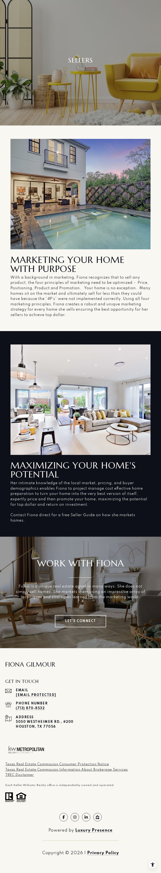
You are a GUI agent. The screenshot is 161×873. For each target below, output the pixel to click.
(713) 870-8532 (30, 708)
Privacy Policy (103, 853)
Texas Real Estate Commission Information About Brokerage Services (66, 770)
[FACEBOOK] (63, 817)
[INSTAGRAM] (75, 817)
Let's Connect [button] (80, 621)
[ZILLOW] (97, 817)
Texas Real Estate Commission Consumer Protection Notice (57, 764)
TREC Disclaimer (19, 775)
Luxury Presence (94, 830)
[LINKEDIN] (86, 817)
